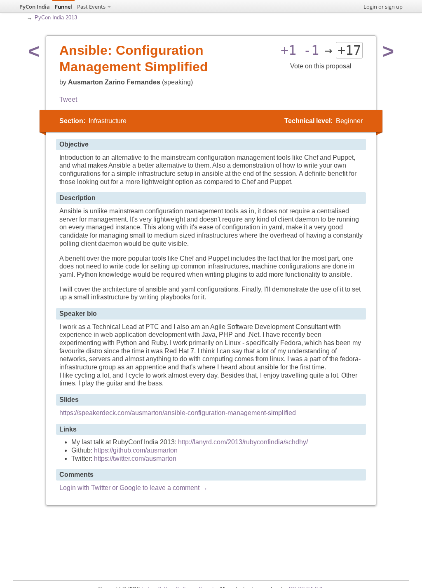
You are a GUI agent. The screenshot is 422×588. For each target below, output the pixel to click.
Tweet (68, 99)
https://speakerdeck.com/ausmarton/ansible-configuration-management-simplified (177, 412)
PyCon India (34, 6)
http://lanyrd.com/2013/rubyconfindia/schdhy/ (243, 442)
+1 (288, 50)
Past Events (91, 6)
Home (21, 16)
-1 (311, 50)
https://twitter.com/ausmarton (135, 458)
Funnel (63, 6)
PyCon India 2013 (56, 17)
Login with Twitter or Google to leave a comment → (133, 487)
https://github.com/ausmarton (136, 450)
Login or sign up (383, 6)
